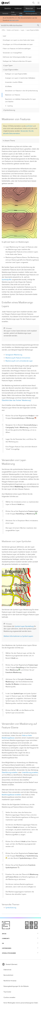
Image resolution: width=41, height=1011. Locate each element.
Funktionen (18, 8)
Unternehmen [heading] (6, 948)
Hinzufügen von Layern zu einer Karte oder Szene (18, 40)
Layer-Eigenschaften (32, 30)
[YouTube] (36, 927)
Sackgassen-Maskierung (13, 355)
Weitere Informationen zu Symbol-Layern (18, 636)
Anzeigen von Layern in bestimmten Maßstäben (20, 78)
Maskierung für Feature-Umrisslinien (17, 358)
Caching (10, 106)
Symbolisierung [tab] (9, 110)
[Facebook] (27, 923)
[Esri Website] (5, 2)
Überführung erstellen (10, 772)
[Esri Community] (27, 927)
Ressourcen (29, 8)
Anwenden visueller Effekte (13, 82)
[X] (31, 923)
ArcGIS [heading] (4, 933)
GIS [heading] (3, 943)
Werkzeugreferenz (31, 13)
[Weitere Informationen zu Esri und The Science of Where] (6, 925)
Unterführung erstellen (30, 772)
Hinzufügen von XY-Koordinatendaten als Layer (18, 44)
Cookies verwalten (9, 997)
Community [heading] (5, 938)
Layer (22, 30)
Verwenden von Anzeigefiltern (12, 53)
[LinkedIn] (36, 923)
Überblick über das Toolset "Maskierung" (16, 400)
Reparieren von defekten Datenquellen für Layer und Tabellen (20, 100)
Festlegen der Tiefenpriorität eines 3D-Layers (17, 61)
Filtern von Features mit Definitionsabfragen (17, 48)
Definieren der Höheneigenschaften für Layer (17, 57)
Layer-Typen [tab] (8, 65)
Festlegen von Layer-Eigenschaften (16, 74)
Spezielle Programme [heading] (9, 953)
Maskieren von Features (12, 95)
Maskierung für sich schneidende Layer (19, 361)
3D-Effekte (8, 86)
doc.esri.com (14, 20)
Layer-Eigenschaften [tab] (11, 70)
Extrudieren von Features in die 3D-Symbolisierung (21, 91)
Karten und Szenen (13, 30)
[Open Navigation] (38, 3)
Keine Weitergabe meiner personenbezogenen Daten (21, 1003)
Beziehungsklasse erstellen (11, 795)
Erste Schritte (13, 14)
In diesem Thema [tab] (9, 140)
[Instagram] (31, 927)
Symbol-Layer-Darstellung (24, 626)
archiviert (29, 126)
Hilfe (20, 13)
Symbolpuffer (7, 279)
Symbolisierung (10, 908)
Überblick (7, 8)
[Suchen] (34, 3)
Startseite (5, 13)
